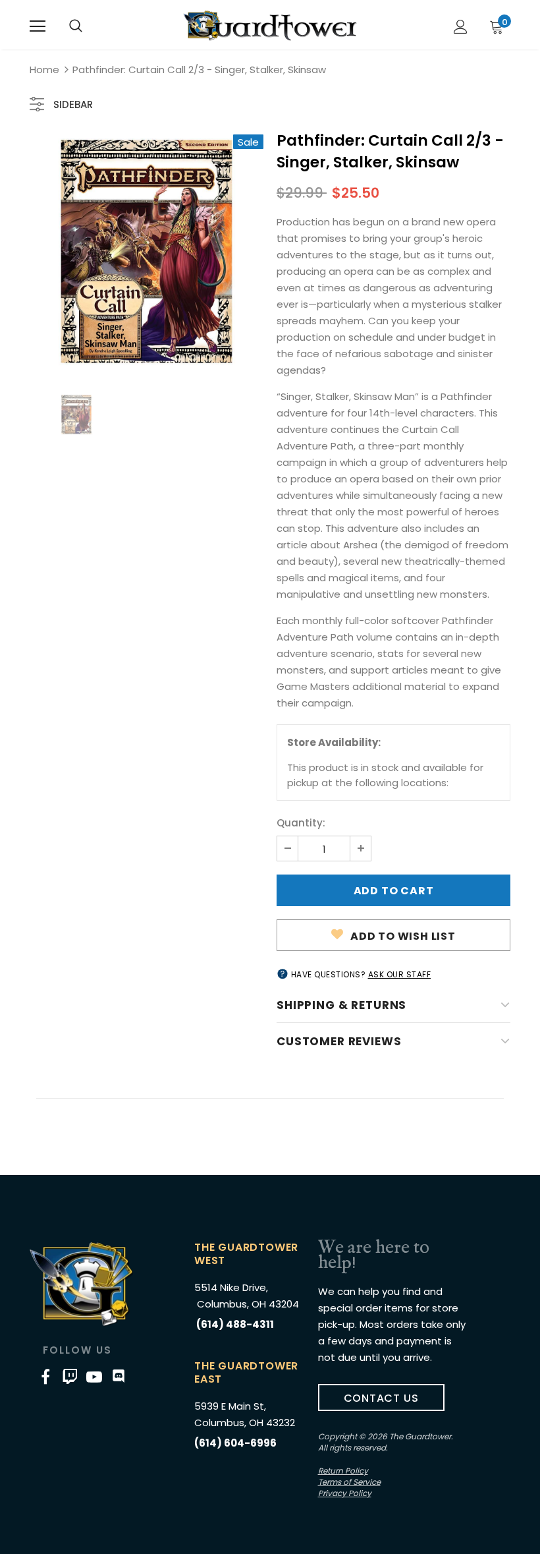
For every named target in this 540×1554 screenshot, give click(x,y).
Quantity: (301, 823)
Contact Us (381, 1398)
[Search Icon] (75, 26)
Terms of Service (349, 1481)
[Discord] (118, 1377)
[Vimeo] (70, 1377)
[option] (146, 251)
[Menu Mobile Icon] (37, 26)
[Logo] (270, 26)
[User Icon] (461, 27)
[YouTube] (94, 1377)
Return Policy (343, 1470)
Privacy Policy (344, 1493)
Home (44, 69)
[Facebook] (45, 1377)
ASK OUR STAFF (399, 974)
